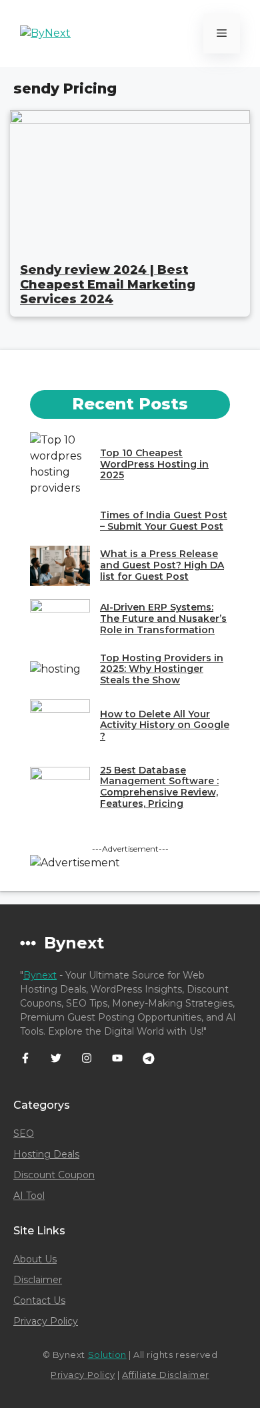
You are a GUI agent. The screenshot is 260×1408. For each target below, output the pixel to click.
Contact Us (39, 1300)
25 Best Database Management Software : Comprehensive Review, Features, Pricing (159, 787)
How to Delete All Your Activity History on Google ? (164, 725)
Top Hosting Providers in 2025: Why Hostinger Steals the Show (161, 669)
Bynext (40, 975)
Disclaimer (37, 1280)
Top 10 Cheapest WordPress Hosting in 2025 (154, 464)
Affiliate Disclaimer (165, 1374)
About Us (35, 1259)
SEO (23, 1133)
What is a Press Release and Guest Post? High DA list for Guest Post (162, 565)
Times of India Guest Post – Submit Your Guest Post (163, 520)
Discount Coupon (54, 1175)
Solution (107, 1354)
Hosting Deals (46, 1154)
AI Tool (29, 1196)
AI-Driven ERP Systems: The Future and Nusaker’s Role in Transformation (163, 618)
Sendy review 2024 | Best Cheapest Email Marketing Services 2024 (107, 284)
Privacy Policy (45, 1321)
